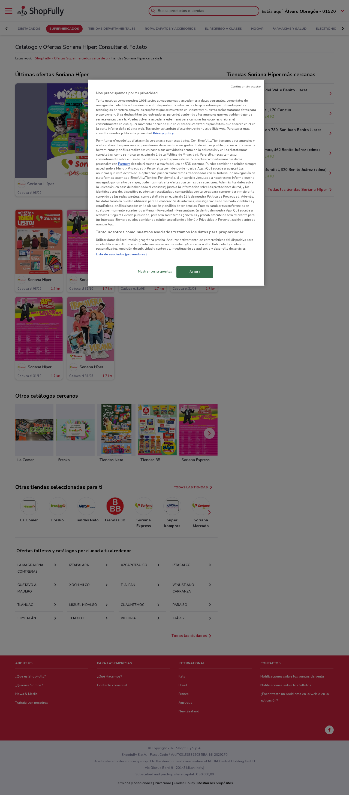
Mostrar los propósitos (155, 271)
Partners (124, 164)
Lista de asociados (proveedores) (121, 254)
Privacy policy (163, 133)
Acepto (194, 272)
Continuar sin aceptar (246, 86)
